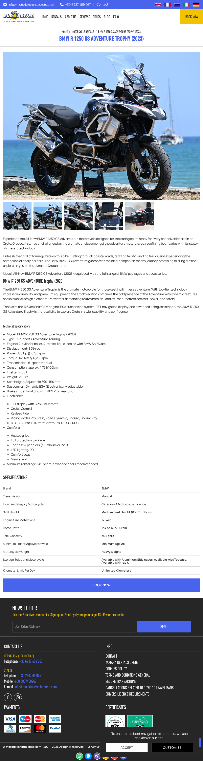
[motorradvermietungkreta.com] (196, 4)
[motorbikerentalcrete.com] (19, 16)
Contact (111, 656)
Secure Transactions (121, 682)
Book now (191, 17)
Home (65, 32)
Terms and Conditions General (127, 675)
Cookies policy (116, 669)
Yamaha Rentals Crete (121, 663)
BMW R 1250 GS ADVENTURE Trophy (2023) (119, 32)
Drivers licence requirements (127, 694)
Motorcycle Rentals (83, 32)
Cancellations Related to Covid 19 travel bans (139, 688)
